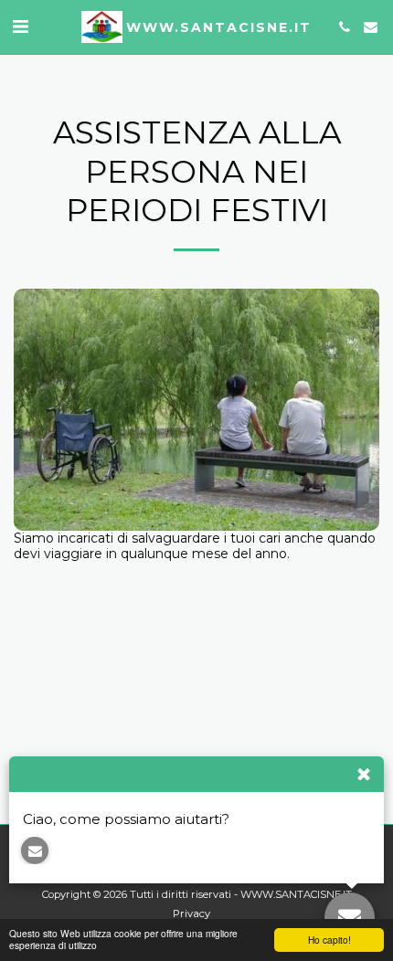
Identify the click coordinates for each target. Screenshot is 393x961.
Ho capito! (329, 939)
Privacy (191, 913)
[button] (20, 26)
